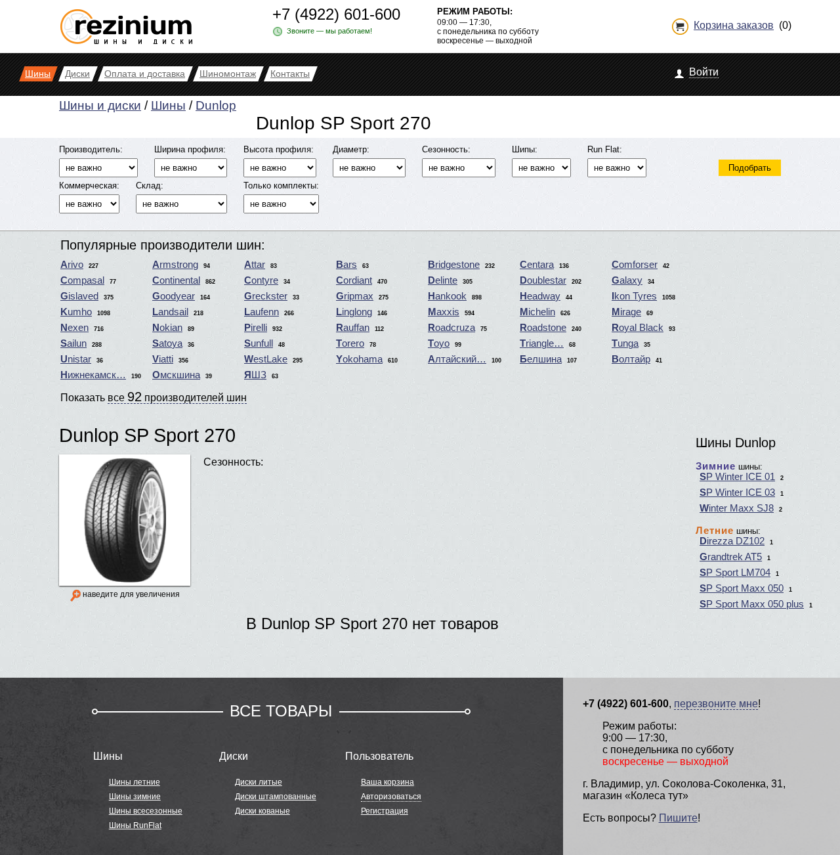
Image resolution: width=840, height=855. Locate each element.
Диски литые (258, 782)
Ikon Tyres (634, 296)
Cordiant (354, 280)
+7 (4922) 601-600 (336, 14)
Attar (254, 264)
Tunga (625, 343)
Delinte (442, 280)
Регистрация (384, 811)
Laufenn (261, 312)
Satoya (167, 343)
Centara (537, 264)
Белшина (541, 359)
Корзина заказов (734, 25)
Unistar (75, 359)
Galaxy (627, 280)
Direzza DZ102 (732, 541)
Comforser (635, 264)
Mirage (626, 312)
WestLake (265, 359)
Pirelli (255, 327)
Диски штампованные (275, 796)
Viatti (162, 359)
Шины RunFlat (135, 825)
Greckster (265, 296)
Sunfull (258, 343)
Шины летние (134, 782)
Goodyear (173, 296)
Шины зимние (135, 796)
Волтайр (631, 359)
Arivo (71, 264)
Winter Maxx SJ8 (737, 508)
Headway (540, 296)
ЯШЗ (255, 375)
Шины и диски (100, 105)
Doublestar (543, 280)
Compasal (82, 280)
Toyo (439, 343)
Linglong (354, 312)
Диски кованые (262, 811)
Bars (346, 264)
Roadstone (543, 327)
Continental (176, 280)
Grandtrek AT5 (731, 557)
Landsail (170, 312)
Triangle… (542, 343)
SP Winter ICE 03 (737, 492)
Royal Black (637, 327)
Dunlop (216, 105)
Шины (168, 105)
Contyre (261, 280)
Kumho (76, 312)
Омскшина (176, 375)
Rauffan (352, 327)
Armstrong (175, 264)
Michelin (537, 312)
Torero (350, 343)
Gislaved (79, 296)
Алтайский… (457, 359)
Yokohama (359, 359)
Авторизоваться (391, 796)
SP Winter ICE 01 (737, 476)
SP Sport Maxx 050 (742, 588)
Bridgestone (454, 264)
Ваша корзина (387, 782)
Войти (704, 71)
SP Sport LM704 (735, 572)
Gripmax (354, 296)
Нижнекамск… (93, 375)
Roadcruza (451, 327)
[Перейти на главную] (126, 21)
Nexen (74, 327)
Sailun (73, 343)
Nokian (167, 327)
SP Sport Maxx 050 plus (752, 604)
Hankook (447, 296)
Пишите (678, 817)
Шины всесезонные (145, 811)
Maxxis (443, 312)
